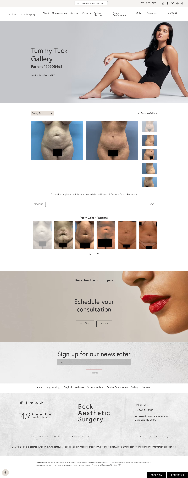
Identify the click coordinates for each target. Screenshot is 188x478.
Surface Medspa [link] (98, 14)
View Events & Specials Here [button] (91, 3)
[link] (148, 3)
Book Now (156, 475)
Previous (38, 204)
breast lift (94, 446)
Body (52, 75)
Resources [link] (152, 13)
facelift (83, 446)
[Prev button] (90, 254)
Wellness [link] (86, 13)
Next (152, 204)
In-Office (84, 323)
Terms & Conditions (141, 437)
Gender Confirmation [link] (119, 14)
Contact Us (177, 475)
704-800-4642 (115, 465)
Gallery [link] (140, 13)
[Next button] (98, 254)
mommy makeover (126, 446)
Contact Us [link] (172, 14)
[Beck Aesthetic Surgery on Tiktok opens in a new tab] (182, 3)
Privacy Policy (155, 437)
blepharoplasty (108, 446)
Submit (94, 372)
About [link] (46, 13)
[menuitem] (162, 3)
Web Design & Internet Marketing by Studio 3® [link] (71, 437)
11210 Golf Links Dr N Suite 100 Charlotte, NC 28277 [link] (151, 418)
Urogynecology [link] (59, 13)
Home (33, 75)
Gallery (43, 75)
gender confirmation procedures (159, 446)
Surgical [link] (74, 13)
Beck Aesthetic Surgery (21, 14)
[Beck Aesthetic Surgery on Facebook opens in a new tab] (167, 3)
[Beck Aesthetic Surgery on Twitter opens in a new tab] (172, 3)
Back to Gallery (148, 113)
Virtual (104, 323)
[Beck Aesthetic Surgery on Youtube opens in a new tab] (177, 3)
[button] (5, 472)
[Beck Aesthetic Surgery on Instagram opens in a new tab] (162, 3)
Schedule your (94, 305)
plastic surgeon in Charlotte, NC (47, 446)
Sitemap (165, 437)
